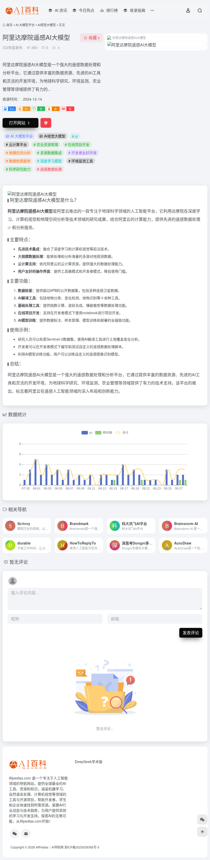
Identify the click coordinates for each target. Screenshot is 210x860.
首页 (9, 25)
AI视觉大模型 (47, 25)
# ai (75, 136)
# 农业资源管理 (46, 144)
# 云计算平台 (16, 144)
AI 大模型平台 (25, 25)
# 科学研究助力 (18, 169)
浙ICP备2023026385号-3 (81, 847)
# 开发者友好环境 (82, 152)
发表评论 (191, 633)
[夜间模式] (202, 832)
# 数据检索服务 (18, 160)
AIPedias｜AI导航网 (50, 847)
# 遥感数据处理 (49, 169)
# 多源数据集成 (49, 152)
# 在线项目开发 (77, 144)
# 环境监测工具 (80, 160)
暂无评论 (18, 561)
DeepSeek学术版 (88, 761)
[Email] (25, 833)
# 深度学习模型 (49, 160)
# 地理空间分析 (18, 152)
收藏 (94, 38)
